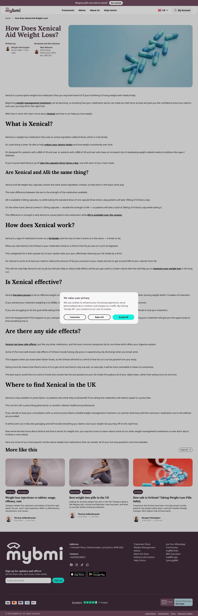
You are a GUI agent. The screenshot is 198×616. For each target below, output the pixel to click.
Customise (75, 317)
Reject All (99, 317)
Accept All (123, 317)
